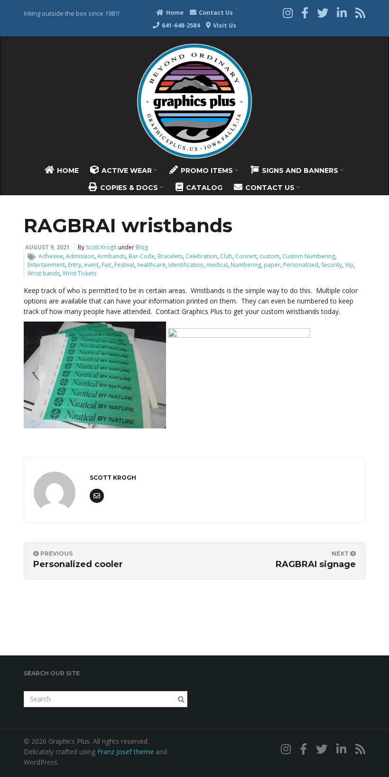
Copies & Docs (129, 187)
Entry (74, 265)
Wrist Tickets (79, 273)
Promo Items (207, 170)
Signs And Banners (300, 170)
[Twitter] (322, 12)
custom (269, 256)
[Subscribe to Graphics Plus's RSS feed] (360, 12)
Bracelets (170, 256)
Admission (80, 256)
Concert (246, 256)
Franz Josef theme (125, 751)
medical (217, 265)
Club (226, 256)
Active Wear (127, 170)
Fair (106, 265)
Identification (186, 265)
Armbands (111, 256)
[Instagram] (288, 12)
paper (272, 265)
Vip (349, 265)
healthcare (151, 265)
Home (174, 13)
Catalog (203, 187)
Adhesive (50, 256)
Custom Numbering (308, 256)
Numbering (246, 265)
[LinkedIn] (342, 12)
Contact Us (215, 13)
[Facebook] (304, 12)
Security (331, 265)
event (91, 265)
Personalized (300, 265)
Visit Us (224, 25)
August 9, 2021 (47, 247)
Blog (142, 247)
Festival (124, 265)
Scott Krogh (101, 247)
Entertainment (46, 265)
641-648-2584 (180, 25)
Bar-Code (142, 256)
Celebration (201, 256)
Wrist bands (44, 273)
